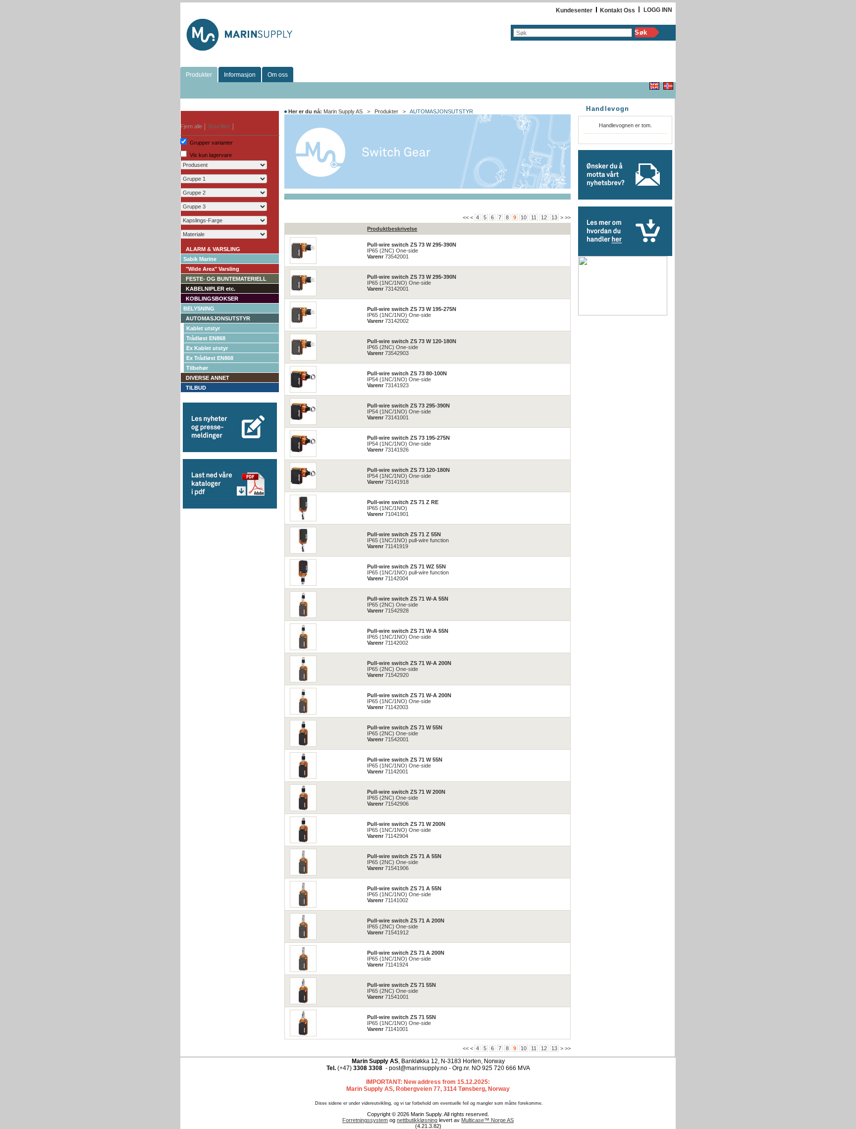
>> (568, 217)
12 (544, 217)
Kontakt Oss (617, 10)
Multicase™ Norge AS (487, 1120)
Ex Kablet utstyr (207, 348)
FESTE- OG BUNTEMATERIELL (226, 279)
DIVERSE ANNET (207, 378)
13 (554, 217)
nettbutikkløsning (417, 1120)
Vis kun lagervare (211, 155)
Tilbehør (197, 368)
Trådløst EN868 (205, 338)
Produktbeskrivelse (392, 229)
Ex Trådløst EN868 (209, 358)
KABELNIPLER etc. (210, 289)
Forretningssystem (365, 1120)
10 (524, 217)
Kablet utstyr (203, 328)
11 (533, 217)
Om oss (278, 74)
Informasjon (240, 74)
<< (466, 217)
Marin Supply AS (343, 111)
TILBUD (196, 388)
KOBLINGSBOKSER (212, 299)
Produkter (199, 74)
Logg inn (657, 9)
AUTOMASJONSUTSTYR (218, 318)
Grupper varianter (211, 143)
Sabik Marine (199, 259)
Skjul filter (219, 126)
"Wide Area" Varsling (212, 269)
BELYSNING (198, 308)
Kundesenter (574, 10)
